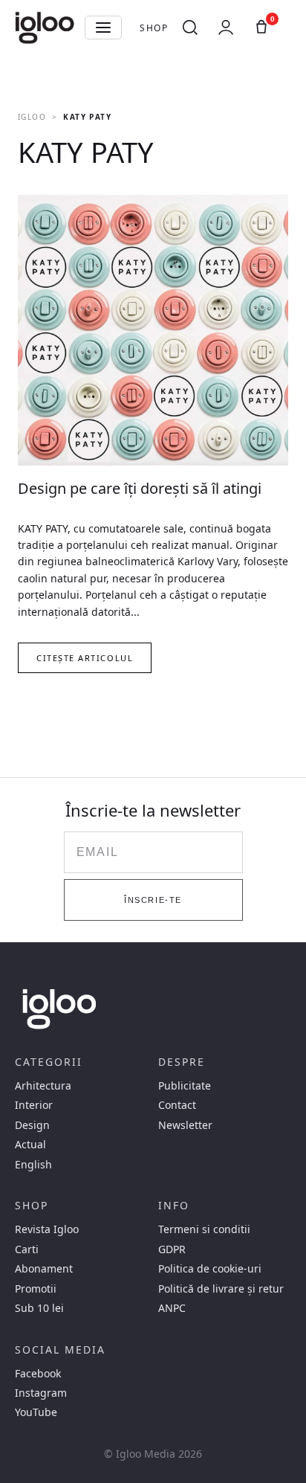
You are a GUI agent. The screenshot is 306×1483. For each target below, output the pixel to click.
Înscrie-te (152, 899)
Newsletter (185, 1125)
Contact (177, 1105)
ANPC (172, 1308)
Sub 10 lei (39, 1308)
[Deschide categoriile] (103, 27)
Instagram (41, 1393)
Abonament (44, 1268)
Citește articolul (84, 657)
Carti (27, 1249)
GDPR (172, 1249)
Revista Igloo (47, 1229)
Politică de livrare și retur (221, 1289)
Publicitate (184, 1086)
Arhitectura (43, 1086)
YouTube (36, 1412)
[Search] (190, 27)
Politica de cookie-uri (209, 1268)
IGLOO (32, 117)
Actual (30, 1144)
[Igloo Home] (44, 27)
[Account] (225, 27)
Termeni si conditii (204, 1229)
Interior (34, 1105)
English (33, 1164)
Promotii (35, 1289)
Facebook (38, 1373)
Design (32, 1125)
